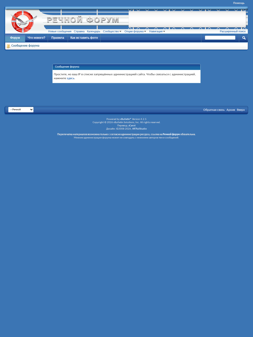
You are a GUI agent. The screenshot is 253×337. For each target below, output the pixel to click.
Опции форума (134, 31)
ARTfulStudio (139, 129)
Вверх (241, 110)
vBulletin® (125, 119)
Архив (231, 110)
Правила (57, 37)
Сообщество (111, 31)
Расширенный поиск (233, 31)
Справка (79, 31)
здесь (70, 78)
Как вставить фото (84, 37)
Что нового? (36, 37)
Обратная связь (214, 110)
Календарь (93, 31)
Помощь (239, 2)
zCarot (132, 125)
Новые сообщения (59, 31)
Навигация (156, 31)
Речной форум (171, 134)
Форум (15, 37)
